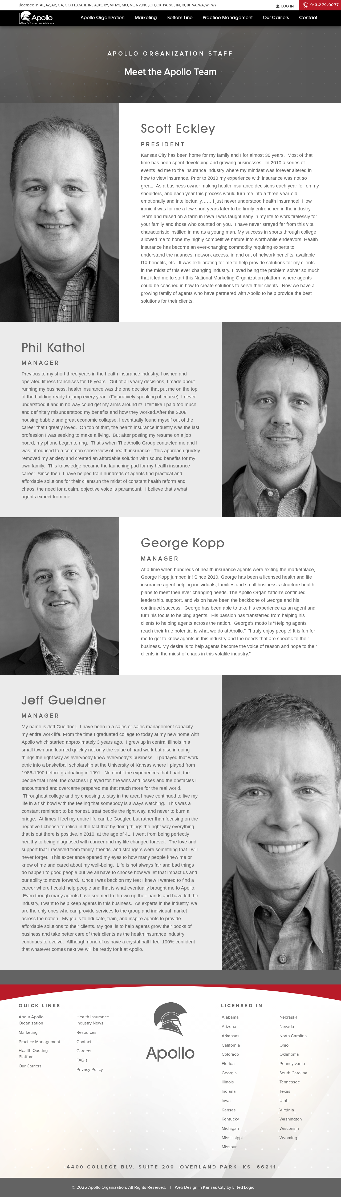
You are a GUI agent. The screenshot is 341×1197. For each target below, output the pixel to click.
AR (53, 5)
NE (132, 5)
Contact (308, 17)
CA (60, 5)
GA (80, 5)
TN (178, 5)
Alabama (230, 1017)
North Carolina (293, 1036)
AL (42, 5)
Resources (86, 1032)
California (231, 1045)
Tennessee (289, 1082)
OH (152, 5)
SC (171, 5)
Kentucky (230, 1119)
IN (90, 5)
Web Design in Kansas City (200, 1187)
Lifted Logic (243, 1187)
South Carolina (293, 1073)
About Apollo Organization (31, 1020)
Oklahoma (289, 1054)
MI (111, 5)
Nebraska (288, 1017)
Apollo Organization (102, 17)
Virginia (286, 1110)
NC (145, 5)
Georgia (229, 1073)
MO (125, 5)
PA (165, 5)
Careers (83, 1051)
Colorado (230, 1054)
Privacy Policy (89, 1069)
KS (100, 5)
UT (188, 5)
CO (68, 5)
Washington (290, 1119)
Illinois (228, 1082)
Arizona (229, 1026)
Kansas (229, 1110)
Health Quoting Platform (33, 1053)
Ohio (284, 1045)
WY (213, 5)
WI (207, 5)
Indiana (229, 1091)
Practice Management (228, 17)
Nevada (286, 1026)
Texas (284, 1091)
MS (117, 5)
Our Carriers (276, 17)
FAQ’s (82, 1060)
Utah (284, 1101)
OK (158, 5)
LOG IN (287, 6)
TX (183, 5)
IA (95, 5)
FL (74, 5)
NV (138, 5)
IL (85, 5)
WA (201, 5)
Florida (228, 1064)
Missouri (230, 1147)
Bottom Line (180, 17)
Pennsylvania (292, 1064)
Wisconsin (289, 1128)
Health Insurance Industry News (92, 1020)
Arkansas (230, 1036)
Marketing (146, 17)
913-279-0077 (324, 5)
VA (194, 5)
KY (106, 5)
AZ (48, 5)
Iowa (226, 1101)
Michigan (230, 1128)
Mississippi (232, 1138)
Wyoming (288, 1138)
